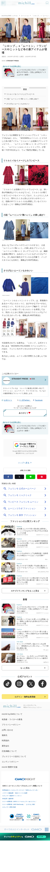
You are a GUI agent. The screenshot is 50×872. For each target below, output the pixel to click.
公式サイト (8, 400)
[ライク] (47, 2)
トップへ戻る (24, 463)
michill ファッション (42, 535)
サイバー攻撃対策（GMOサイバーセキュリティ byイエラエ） (19, 801)
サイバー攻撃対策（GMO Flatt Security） (13, 804)
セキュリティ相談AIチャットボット (12, 795)
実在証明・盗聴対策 (7, 798)
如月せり (46, 662)
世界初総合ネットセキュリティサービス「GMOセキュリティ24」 (20, 790)
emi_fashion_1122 (43, 572)
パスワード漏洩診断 (7, 793)
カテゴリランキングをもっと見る (25, 591)
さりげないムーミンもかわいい (17, 104)
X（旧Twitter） (25, 400)
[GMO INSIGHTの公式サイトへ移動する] (25, 778)
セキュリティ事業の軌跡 (9, 807)
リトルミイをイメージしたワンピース (20, 94)
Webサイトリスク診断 (21, 793)
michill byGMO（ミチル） (10, 15)
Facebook (39, 400)
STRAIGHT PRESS (12, 61)
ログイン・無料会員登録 (25, 697)
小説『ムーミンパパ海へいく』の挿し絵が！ (22, 99)
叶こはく (46, 650)
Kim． (47, 559)
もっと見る (25, 668)
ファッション (25, 15)
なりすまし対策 (30, 804)
